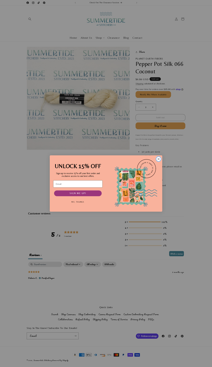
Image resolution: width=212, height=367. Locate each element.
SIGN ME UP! (78, 193)
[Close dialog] (158, 159)
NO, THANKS (78, 202)
